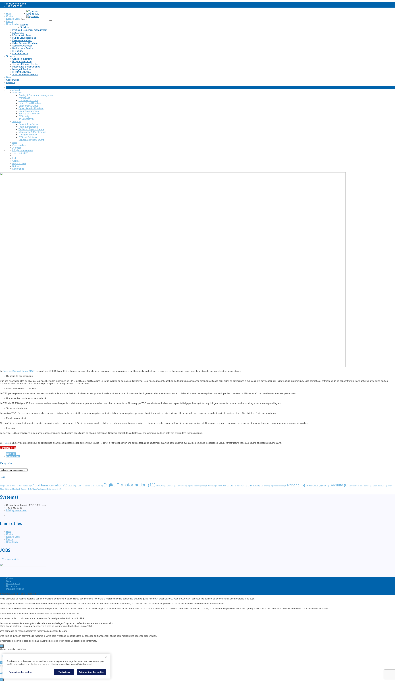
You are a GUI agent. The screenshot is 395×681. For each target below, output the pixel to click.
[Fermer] (105, 657)
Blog (8, 77)
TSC (5, 442)
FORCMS (161, 486)
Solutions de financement (25, 74)
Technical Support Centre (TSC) (19, 371)
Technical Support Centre (25, 64)
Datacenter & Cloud (22, 40)
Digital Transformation (129, 484)
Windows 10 (55, 489)
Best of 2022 (25, 486)
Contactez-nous (8, 447)
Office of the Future (238, 486)
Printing (296, 485)
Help (8, 531)
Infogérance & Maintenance (26, 66)
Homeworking (183, 486)
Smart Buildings (380, 486)
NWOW (223, 485)
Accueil (24, 24)
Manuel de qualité (15, 588)
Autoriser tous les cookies (91, 672)
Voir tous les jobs (10, 559)
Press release (280, 486)
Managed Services (21, 69)
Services (10, 56)
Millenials (212, 486)
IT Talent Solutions (21, 72)
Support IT (26, 489)
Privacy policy (13, 583)
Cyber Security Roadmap (25, 43)
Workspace (18, 32)
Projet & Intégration (21, 61)
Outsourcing (255, 485)
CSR (81, 486)
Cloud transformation (49, 485)
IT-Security (17, 51)
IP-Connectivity (20, 53)
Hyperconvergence (199, 486)
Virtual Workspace (40, 489)
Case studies (12, 79)
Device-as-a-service (94, 486)
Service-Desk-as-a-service (360, 486)
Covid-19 (72, 486)
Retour (9, 539)
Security (339, 485)
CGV (8, 581)
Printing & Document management (29, 30)
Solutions (24, 27)
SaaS (325, 486)
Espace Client (13, 536)
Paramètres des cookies (20, 672)
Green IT (171, 486)
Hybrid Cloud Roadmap (24, 37)
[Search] (50, 20)
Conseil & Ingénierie (22, 58)
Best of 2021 (12, 486)
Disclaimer (11, 586)
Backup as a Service (22, 48)
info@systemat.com (16, 3)
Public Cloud (314, 485)
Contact (10, 534)
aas (2, 486)
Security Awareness (22, 45)
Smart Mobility (14, 489)
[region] (56, 666)
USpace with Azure (22, 35)
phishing (268, 486)
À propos (10, 82)
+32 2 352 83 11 (14, 6)
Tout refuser (64, 672)
